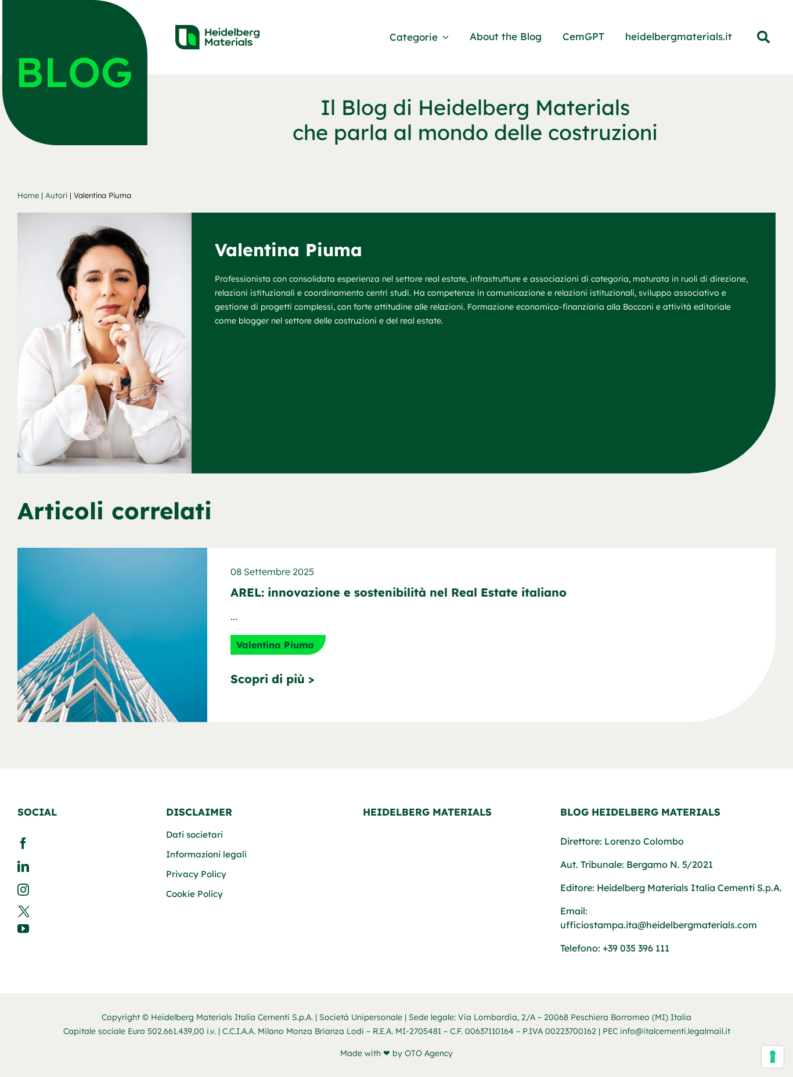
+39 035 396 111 (636, 948)
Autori (56, 195)
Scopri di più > (272, 679)
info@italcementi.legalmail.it (675, 1031)
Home (28, 195)
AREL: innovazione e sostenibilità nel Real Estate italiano (398, 592)
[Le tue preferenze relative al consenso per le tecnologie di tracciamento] (773, 1057)
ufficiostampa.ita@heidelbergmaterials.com (658, 925)
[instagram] (81, 890)
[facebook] (81, 843)
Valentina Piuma (275, 645)
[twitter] (81, 911)
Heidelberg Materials (427, 812)
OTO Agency (429, 1053)
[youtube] (81, 929)
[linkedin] (81, 867)
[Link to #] (763, 37)
